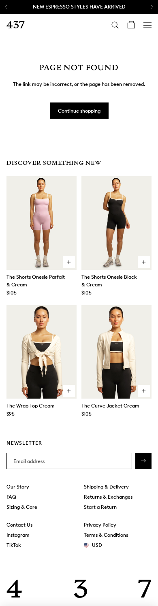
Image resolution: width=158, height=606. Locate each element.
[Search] (115, 25)
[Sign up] (143, 461)
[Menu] (147, 25)
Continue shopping (79, 111)
